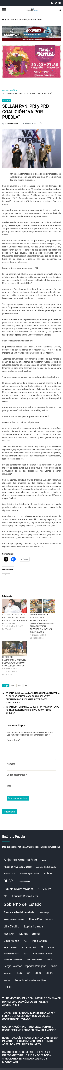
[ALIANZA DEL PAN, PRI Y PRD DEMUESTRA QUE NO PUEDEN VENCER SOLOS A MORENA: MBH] (14, 606)
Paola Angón (39, 940)
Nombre (12, 764)
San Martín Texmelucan (13, 960)
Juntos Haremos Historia (14, 919)
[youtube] (59, 3)
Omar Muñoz (11, 940)
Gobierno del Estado (23, 904)
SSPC (38, 972)
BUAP (8, 881)
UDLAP (8, 987)
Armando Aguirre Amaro (29, 874)
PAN (13, 686)
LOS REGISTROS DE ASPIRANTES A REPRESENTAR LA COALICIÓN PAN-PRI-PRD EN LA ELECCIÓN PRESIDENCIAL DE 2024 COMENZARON (41, 623)
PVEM (51, 947)
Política (6, 101)
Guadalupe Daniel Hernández (19, 912)
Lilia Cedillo (11, 926)
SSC (19, 973)
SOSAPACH (8, 973)
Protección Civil (29, 947)
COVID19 (44, 889)
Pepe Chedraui (10, 947)
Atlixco (48, 873)
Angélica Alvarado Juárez (18, 867)
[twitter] (56, 3)
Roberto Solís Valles (11, 954)
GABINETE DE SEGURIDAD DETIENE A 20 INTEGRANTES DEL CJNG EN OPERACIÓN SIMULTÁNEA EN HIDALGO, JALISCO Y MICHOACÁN (26, 1056)
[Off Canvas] (4, 9)
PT (41, 947)
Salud (26, 954)
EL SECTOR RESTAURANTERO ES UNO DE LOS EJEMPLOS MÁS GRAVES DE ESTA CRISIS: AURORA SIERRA (14, 663)
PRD (19, 686)
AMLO (44, 860)
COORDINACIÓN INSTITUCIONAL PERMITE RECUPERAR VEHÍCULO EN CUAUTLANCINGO (29, 1028)
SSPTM (7, 980)
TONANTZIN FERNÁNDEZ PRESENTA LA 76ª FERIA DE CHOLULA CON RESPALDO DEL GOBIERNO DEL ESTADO (28, 1016)
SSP (28, 973)
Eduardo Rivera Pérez (25, 896)
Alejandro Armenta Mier (20, 860)
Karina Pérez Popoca (41, 919)
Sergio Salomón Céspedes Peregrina (25, 966)
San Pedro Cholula (34, 960)
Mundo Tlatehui (29, 933)
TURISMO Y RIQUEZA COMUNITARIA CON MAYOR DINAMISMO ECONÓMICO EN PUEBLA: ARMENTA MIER (31, 1001)
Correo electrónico (17, 775)
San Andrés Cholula (42, 954)
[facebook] (52, 3)
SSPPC (49, 973)
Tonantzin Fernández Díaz (30, 980)
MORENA (9, 933)
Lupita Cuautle (33, 926)
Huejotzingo (44, 913)
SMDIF (54, 966)
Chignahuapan (24, 881)
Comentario (13, 740)
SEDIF (49, 960)
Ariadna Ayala (9, 874)
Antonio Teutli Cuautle (46, 867)
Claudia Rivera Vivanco (19, 889)
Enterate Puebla (11, 123)
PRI (26, 686)
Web (9, 786)
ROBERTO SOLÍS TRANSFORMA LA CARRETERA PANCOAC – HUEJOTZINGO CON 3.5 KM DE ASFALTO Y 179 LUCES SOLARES (30, 1041)
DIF (5, 896)
